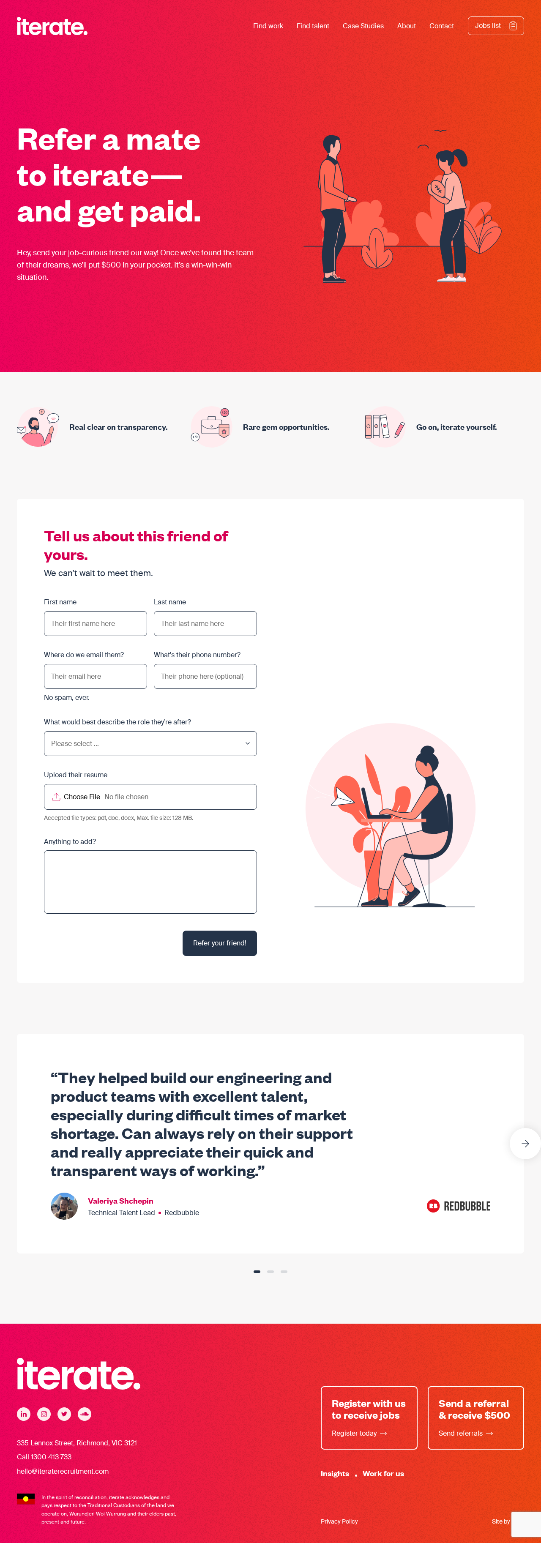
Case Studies (363, 26)
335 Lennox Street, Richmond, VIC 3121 (77, 1443)
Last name (170, 602)
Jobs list (488, 25)
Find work (268, 26)
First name (60, 602)
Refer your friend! (219, 943)
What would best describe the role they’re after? (117, 722)
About (406, 26)
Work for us (383, 1473)
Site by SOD (508, 1521)
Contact (441, 26)
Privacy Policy (339, 1521)
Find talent (313, 26)
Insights (335, 1473)
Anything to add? (70, 841)
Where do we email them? (84, 654)
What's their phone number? (197, 654)
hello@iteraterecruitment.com (63, 1471)
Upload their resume (75, 774)
